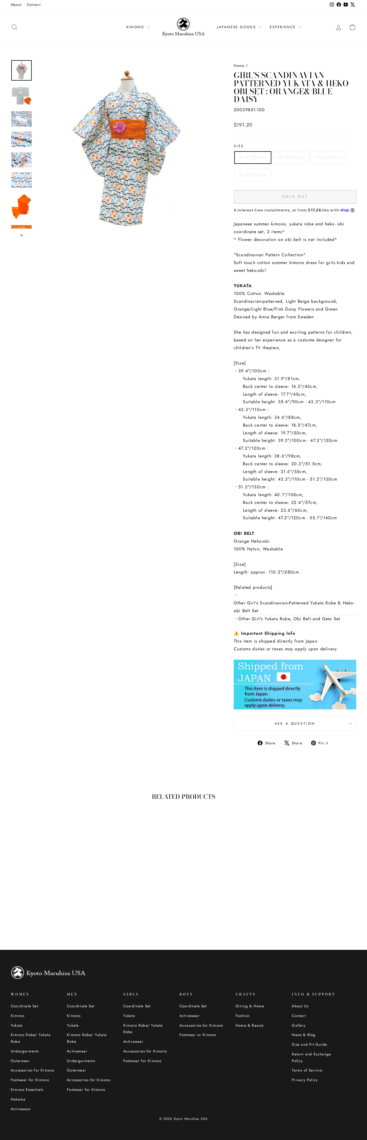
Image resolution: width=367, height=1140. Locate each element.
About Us (300, 1006)
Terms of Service (307, 1070)
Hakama (18, 1099)
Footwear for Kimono (30, 1080)
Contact (34, 4)
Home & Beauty (250, 1025)
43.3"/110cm (290, 157)
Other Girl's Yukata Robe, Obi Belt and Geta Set (289, 619)
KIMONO (136, 27)
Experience (284, 27)
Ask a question (295, 723)
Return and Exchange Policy (311, 1057)
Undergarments (25, 1051)
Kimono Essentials (27, 1089)
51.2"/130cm (252, 175)
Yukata (17, 1025)
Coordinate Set (24, 1006)
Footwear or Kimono (198, 1034)
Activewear (21, 1109)
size (239, 146)
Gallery (298, 1025)
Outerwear (20, 1060)
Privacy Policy (305, 1080)
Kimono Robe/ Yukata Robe (31, 1038)
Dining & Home (250, 1006)
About (16, 4)
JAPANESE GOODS (237, 27)
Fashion (243, 1015)
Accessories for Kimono (32, 1070)
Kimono (17, 1015)
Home (239, 65)
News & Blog (303, 1034)
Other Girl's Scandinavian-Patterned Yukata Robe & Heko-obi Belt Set (294, 607)
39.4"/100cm (253, 157)
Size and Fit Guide (309, 1044)
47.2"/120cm (328, 157)
